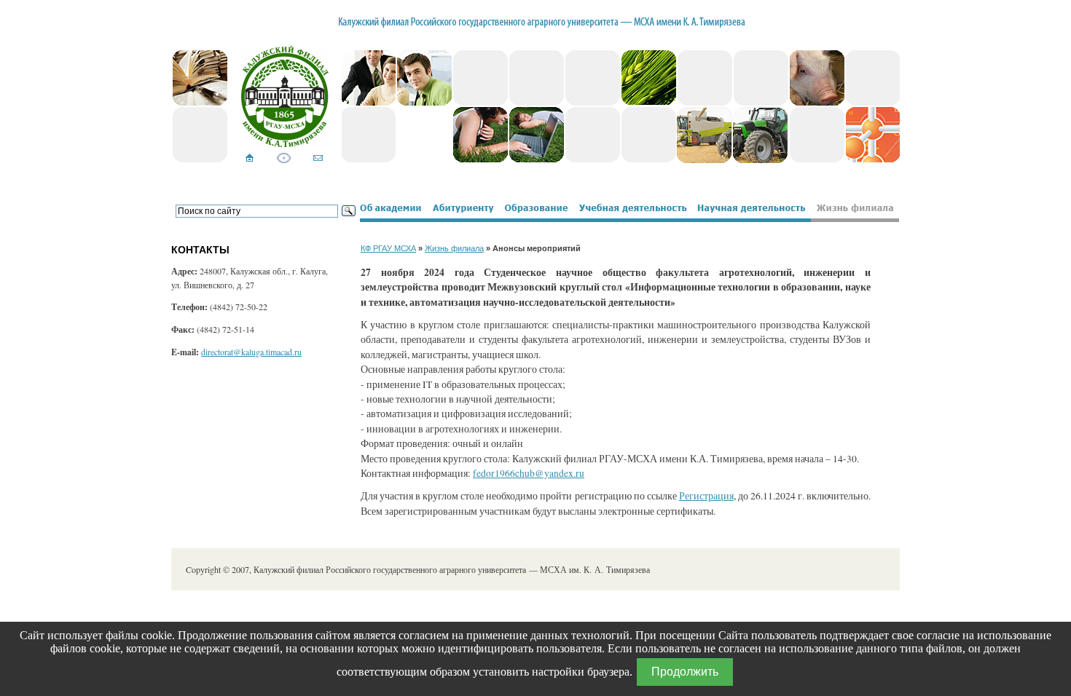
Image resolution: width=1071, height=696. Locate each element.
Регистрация (706, 495)
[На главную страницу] (249, 159)
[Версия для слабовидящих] (284, 159)
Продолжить (684, 671)
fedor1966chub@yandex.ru (528, 473)
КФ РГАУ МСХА (388, 248)
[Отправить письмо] (318, 159)
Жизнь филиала (454, 248)
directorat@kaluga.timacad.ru (251, 351)
